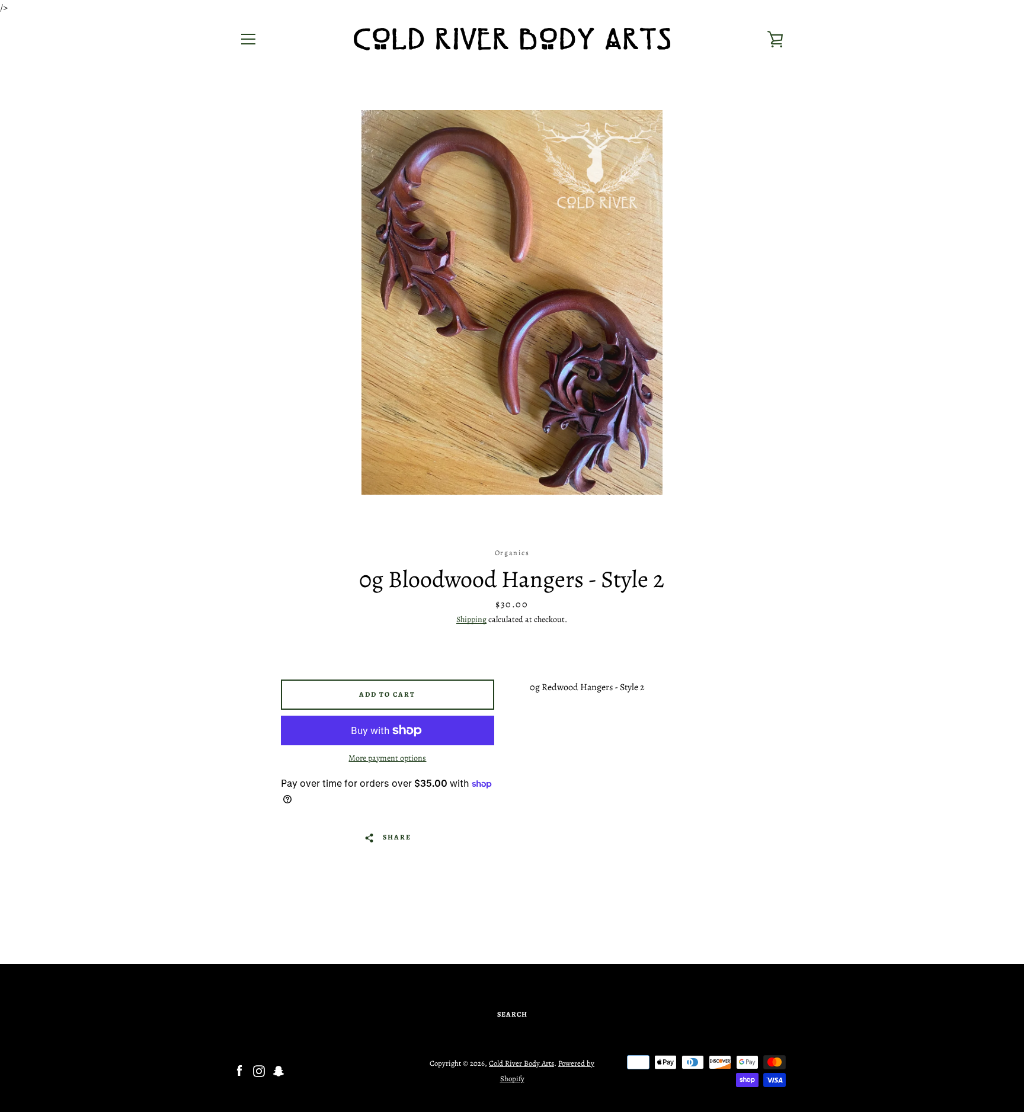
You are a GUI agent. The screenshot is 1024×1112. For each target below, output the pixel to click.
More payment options (387, 758)
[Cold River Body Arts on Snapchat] (278, 1070)
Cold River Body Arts (521, 1063)
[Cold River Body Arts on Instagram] (259, 1070)
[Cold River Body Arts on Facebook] (239, 1070)
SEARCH (512, 1014)
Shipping (471, 619)
